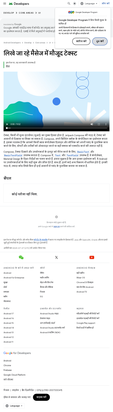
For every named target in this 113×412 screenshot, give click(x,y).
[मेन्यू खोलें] (5, 3)
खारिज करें (81, 41)
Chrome (7, 365)
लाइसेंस (15, 390)
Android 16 (9, 318)
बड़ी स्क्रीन (80, 273)
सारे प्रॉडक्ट (8, 379)
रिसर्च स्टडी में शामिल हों (85, 327)
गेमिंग (42, 273)
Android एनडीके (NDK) (50, 332)
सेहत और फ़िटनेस (46, 282)
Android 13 (9, 332)
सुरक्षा (6, 282)
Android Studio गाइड (49, 313)
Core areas (26, 12)
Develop (9, 12)
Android (7, 273)
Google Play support (86, 323)
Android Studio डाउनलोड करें (52, 327)
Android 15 (9, 323)
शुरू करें (100, 41)
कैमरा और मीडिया (46, 287)
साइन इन (57, 226)
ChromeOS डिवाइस (85, 282)
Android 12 (9, 337)
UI (39, 12)
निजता (42, 291)
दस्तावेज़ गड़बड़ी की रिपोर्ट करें (88, 318)
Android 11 (8, 342)
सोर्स (5, 287)
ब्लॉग (5, 296)
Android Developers (12, 42)
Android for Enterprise (14, 277)
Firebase (8, 370)
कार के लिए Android (85, 287)
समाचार (6, 291)
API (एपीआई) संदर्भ (47, 323)
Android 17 (9, 313)
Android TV (82, 291)
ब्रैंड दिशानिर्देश (28, 390)
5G (41, 296)
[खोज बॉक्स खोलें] (69, 3)
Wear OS (81, 277)
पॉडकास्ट (7, 301)
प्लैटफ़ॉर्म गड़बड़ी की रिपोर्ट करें (88, 313)
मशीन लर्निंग (44, 277)
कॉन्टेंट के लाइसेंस (41, 240)
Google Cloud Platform (14, 375)
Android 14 (9, 327)
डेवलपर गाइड (45, 318)
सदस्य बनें (41, 397)
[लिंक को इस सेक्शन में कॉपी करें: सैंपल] (14, 179)
